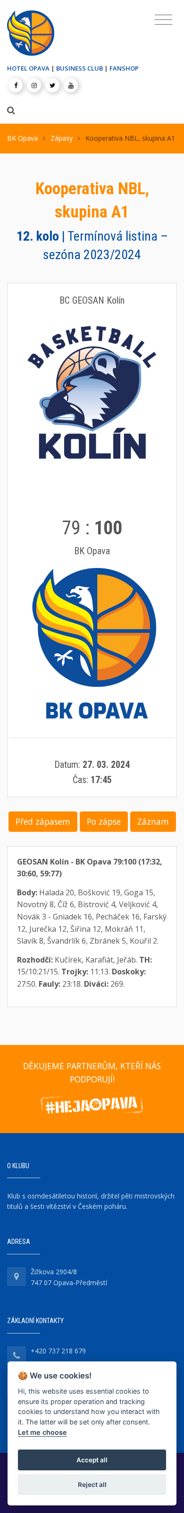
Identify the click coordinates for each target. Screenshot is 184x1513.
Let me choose (42, 1432)
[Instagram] (34, 85)
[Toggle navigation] (163, 20)
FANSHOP (124, 68)
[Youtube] (71, 85)
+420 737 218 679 (58, 1350)
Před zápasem (43, 821)
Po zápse (104, 821)
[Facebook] (15, 85)
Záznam (153, 821)
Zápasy (61, 138)
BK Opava (22, 138)
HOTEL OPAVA (28, 68)
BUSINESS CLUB (79, 68)
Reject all (92, 1484)
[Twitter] (52, 85)
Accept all (92, 1460)
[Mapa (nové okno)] (16, 1276)
